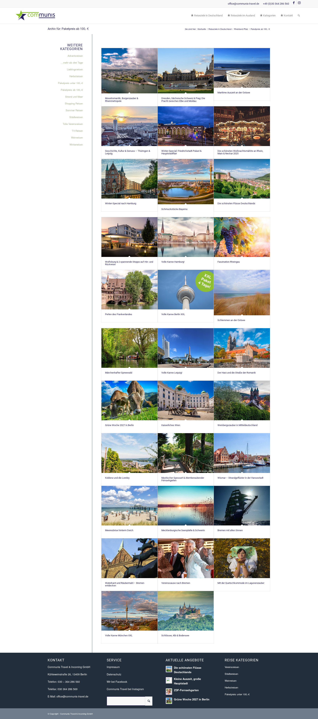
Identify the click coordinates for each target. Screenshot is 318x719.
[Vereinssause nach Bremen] (186, 558)
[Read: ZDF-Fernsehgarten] (169, 691)
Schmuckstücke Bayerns (174, 209)
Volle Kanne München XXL (118, 635)
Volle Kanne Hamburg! (172, 261)
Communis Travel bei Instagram (125, 689)
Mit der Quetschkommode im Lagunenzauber (241, 583)
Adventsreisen (75, 55)
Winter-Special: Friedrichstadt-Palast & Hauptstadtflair (181, 152)
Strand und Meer (74, 96)
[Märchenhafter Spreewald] (129, 348)
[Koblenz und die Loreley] (129, 453)
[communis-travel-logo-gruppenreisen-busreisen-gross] (35, 15)
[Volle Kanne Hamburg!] (186, 237)
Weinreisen (77, 137)
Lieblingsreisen (75, 69)
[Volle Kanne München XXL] (129, 611)
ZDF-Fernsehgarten (186, 690)
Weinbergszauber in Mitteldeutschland (237, 425)
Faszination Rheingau (229, 261)
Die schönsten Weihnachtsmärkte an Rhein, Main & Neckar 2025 (240, 152)
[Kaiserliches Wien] (186, 400)
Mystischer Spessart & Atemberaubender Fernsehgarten (182, 479)
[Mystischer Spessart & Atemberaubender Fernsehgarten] (186, 453)
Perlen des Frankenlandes (118, 314)
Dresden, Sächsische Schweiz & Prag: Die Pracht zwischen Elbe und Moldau (183, 99)
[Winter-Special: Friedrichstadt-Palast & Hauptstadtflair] (186, 126)
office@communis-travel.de (243, 3)
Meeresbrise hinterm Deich (119, 530)
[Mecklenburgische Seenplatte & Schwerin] (186, 505)
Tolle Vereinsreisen (73, 124)
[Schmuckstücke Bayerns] (186, 181)
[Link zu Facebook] (293, 3)
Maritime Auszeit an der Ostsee (234, 92)
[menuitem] (206, 15)
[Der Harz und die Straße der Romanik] (242, 348)
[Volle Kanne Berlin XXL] (186, 289)
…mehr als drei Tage (72, 62)
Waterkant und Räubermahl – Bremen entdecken (124, 584)
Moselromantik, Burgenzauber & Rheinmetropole (121, 99)
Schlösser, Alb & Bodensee (175, 635)
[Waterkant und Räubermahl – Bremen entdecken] (129, 558)
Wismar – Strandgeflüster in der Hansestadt (240, 477)
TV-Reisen (77, 130)
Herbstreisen (76, 76)
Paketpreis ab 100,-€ (72, 90)
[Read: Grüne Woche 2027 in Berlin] (169, 700)
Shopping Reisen (74, 103)
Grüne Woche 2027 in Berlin (119, 425)
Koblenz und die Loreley (117, 477)
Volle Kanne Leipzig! (171, 372)
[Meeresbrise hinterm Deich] (129, 505)
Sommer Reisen (74, 110)
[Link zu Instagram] (299, 3)
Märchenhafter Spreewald (118, 372)
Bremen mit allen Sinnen (230, 530)
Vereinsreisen (232, 667)
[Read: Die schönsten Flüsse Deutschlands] (169, 669)
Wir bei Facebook (117, 681)
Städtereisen (76, 117)
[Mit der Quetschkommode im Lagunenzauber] (242, 558)
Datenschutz (114, 674)
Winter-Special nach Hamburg (120, 203)
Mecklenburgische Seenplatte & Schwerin (183, 530)
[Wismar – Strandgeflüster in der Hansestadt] (242, 453)
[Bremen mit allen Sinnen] (242, 505)
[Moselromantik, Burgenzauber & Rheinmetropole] (129, 71)
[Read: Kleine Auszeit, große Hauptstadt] (169, 680)
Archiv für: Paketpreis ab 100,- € (68, 29)
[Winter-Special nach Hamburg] (129, 179)
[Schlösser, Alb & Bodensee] (186, 611)
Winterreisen (76, 144)
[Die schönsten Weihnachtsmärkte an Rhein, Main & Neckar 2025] (242, 126)
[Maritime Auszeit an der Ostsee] (242, 68)
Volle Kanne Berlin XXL (173, 314)
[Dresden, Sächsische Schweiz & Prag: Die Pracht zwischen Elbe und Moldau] (186, 71)
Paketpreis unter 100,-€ (70, 83)
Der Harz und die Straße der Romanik (237, 372)
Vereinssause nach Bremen (175, 583)
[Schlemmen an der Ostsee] (242, 292)
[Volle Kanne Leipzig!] (186, 348)
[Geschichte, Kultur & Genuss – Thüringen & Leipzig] (129, 126)
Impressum (113, 667)
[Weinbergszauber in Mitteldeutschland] (242, 400)
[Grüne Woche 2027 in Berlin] (129, 400)
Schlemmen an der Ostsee (231, 320)
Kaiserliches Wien (170, 425)
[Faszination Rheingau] (242, 237)
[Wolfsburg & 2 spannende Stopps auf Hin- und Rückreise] (129, 237)
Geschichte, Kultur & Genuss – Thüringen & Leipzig (127, 152)
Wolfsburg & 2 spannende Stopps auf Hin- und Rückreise (129, 263)
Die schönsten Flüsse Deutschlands (236, 203)
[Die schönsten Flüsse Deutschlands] (242, 179)
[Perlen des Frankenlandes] (129, 289)
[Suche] (298, 15)
